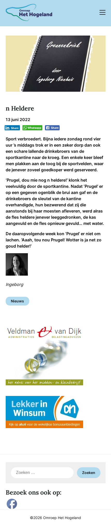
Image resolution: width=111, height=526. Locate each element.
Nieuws (17, 301)
